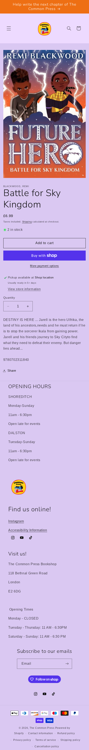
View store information (24, 289)
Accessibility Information (27, 530)
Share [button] (11, 370)
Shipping (27, 221)
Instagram (16, 521)
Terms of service (45, 740)
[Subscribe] (67, 664)
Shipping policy (70, 740)
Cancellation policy (47, 746)
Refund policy (66, 733)
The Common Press (42, 728)
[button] (8, 28)
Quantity (9, 297)
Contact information (40, 733)
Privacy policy (22, 740)
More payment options (44, 265)
